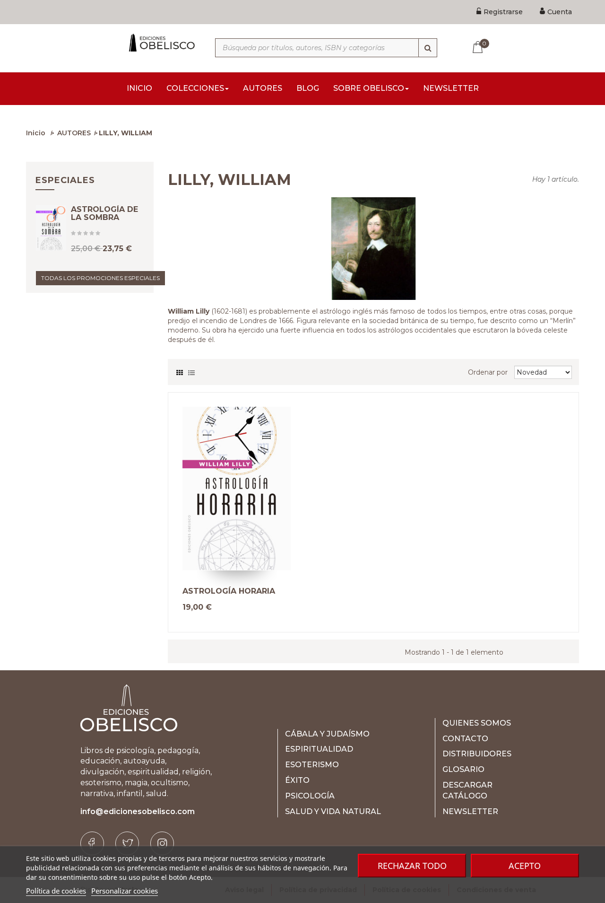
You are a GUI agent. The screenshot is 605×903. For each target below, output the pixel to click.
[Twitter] (127, 843)
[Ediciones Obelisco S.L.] (161, 43)
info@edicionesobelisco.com (137, 811)
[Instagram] (162, 843)
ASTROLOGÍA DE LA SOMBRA (104, 213)
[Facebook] (92, 843)
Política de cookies (56, 890)
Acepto (525, 865)
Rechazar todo (412, 865)
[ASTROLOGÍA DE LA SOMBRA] (51, 228)
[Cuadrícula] (179, 370)
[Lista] (191, 370)
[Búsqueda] (427, 47)
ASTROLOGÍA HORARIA (228, 591)
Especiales (65, 180)
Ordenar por (488, 372)
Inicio (35, 133)
